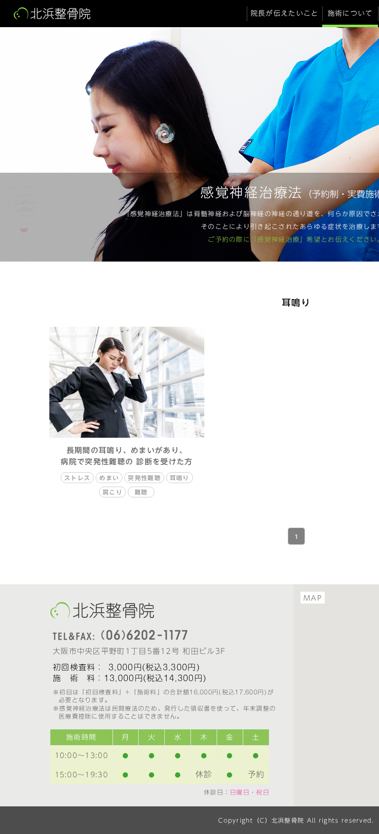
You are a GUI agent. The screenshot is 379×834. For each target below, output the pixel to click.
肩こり (112, 492)
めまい (109, 478)
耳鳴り (180, 478)
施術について (350, 13)
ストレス (77, 478)
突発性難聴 (144, 478)
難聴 (141, 492)
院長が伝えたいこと (285, 13)
